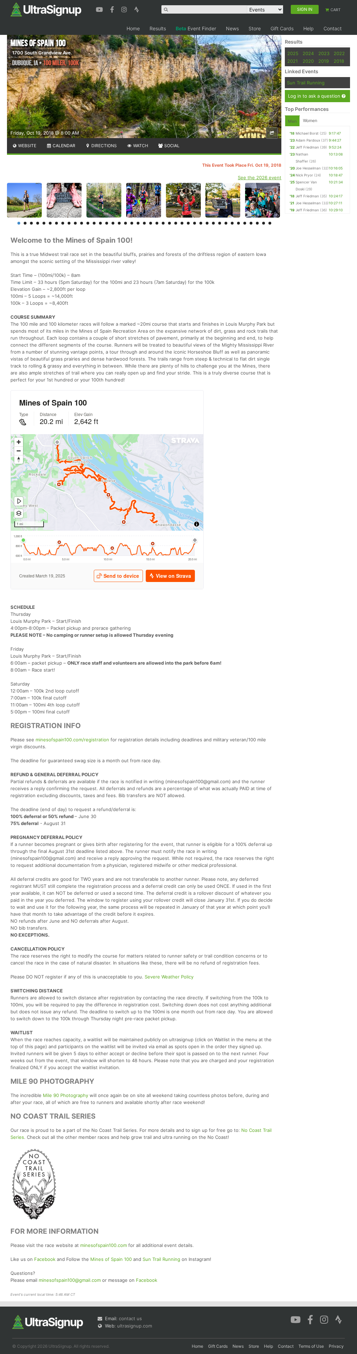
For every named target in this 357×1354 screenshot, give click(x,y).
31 (207, 223)
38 (251, 223)
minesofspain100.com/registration (72, 739)
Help (308, 28)
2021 (292, 61)
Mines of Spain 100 (111, 1259)
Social (171, 145)
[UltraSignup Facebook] (113, 8)
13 (94, 223)
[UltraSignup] (45, 9)
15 (106, 223)
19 (131, 223)
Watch (140, 145)
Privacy (336, 1346)
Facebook (44, 1259)
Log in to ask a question (315, 96)
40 (263, 223)
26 (175, 223)
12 (87, 223)
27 (182, 223)
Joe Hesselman (308, 168)
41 (269, 223)
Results (158, 28)
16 (113, 223)
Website (26, 145)
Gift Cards (282, 28)
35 (232, 223)
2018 (339, 61)
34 (226, 223)
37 (244, 223)
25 (169, 223)
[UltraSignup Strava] (136, 8)
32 (213, 223)
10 (75, 223)
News (232, 28)
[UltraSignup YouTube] (100, 8)
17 (119, 223)
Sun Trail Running (161, 1259)
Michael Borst (307, 133)
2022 (339, 53)
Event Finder (196, 28)
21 (144, 223)
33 (219, 223)
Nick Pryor (304, 175)
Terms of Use (311, 1346)
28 (188, 223)
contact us (130, 1318)
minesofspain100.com (103, 1245)
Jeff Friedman (307, 147)
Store (255, 28)
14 (100, 223)
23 (156, 223)
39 (257, 223)
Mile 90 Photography (65, 1095)
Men (292, 121)
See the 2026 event (259, 177)
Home (133, 28)
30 (200, 223)
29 (194, 223)
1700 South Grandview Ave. (42, 52)
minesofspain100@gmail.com (70, 1280)
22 (150, 223)
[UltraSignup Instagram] (125, 8)
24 (163, 223)
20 (138, 223)
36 (238, 223)
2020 (308, 61)
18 (125, 223)
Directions (103, 145)
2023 (323, 53)
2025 (292, 53)
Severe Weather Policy (169, 976)
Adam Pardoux (308, 140)
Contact (333, 28)
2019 (323, 61)
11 (81, 223)
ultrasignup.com (134, 1326)
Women (310, 120)
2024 (308, 53)
